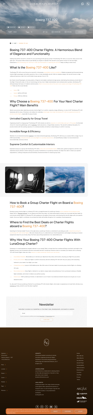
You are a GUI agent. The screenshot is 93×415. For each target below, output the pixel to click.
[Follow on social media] (37, 406)
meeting (31, 136)
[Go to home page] (44, 4)
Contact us (13, 286)
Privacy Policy (42, 316)
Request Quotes (22, 213)
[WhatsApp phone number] (82, 4)
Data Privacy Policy (11, 412)
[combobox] (17, 32)
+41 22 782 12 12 (5, 359)
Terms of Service (49, 316)
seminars (34, 125)
